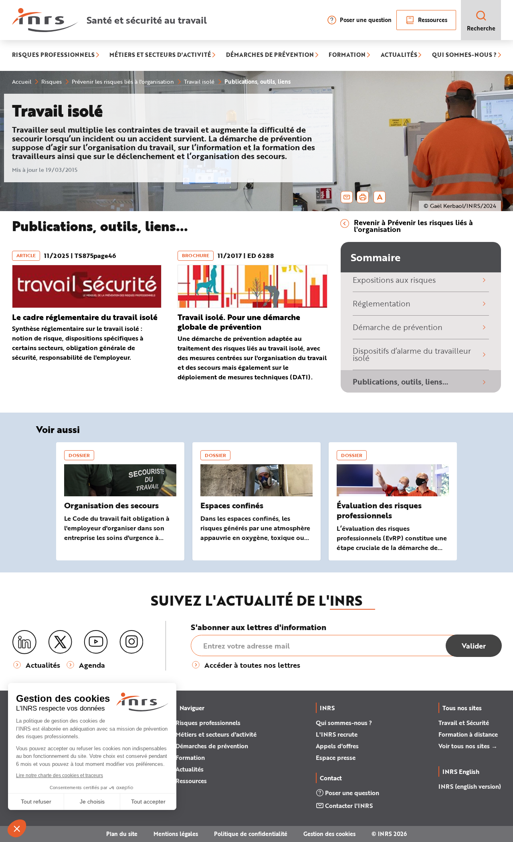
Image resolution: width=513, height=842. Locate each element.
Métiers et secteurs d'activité (216, 734)
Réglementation (381, 303)
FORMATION (347, 55)
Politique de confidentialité (250, 834)
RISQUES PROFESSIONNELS (53, 55)
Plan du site (121, 834)
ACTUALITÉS (399, 55)
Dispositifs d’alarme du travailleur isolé (412, 354)
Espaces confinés (231, 505)
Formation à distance (468, 734)
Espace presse (335, 757)
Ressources (432, 20)
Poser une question (366, 20)
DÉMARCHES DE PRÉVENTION (270, 55)
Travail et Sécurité (463, 722)
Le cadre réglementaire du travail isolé (85, 317)
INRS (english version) (469, 786)
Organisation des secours (111, 505)
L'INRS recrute (336, 734)
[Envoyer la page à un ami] (346, 197)
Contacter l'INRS (349, 805)
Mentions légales (175, 834)
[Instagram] (131, 642)
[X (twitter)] (60, 642)
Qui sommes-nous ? (344, 722)
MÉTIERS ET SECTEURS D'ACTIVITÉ (160, 55)
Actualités (190, 769)
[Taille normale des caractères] (380, 197)
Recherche (481, 28)
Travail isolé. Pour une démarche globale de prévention (239, 322)
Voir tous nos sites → (467, 745)
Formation (190, 757)
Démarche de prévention (397, 327)
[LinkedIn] (24, 642)
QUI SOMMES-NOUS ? (464, 55)
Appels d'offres (337, 745)
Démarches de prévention (212, 745)
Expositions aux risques (394, 279)
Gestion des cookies (329, 834)
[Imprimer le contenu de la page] (363, 197)
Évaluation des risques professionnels (379, 510)
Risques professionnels (208, 722)
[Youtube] (96, 642)
